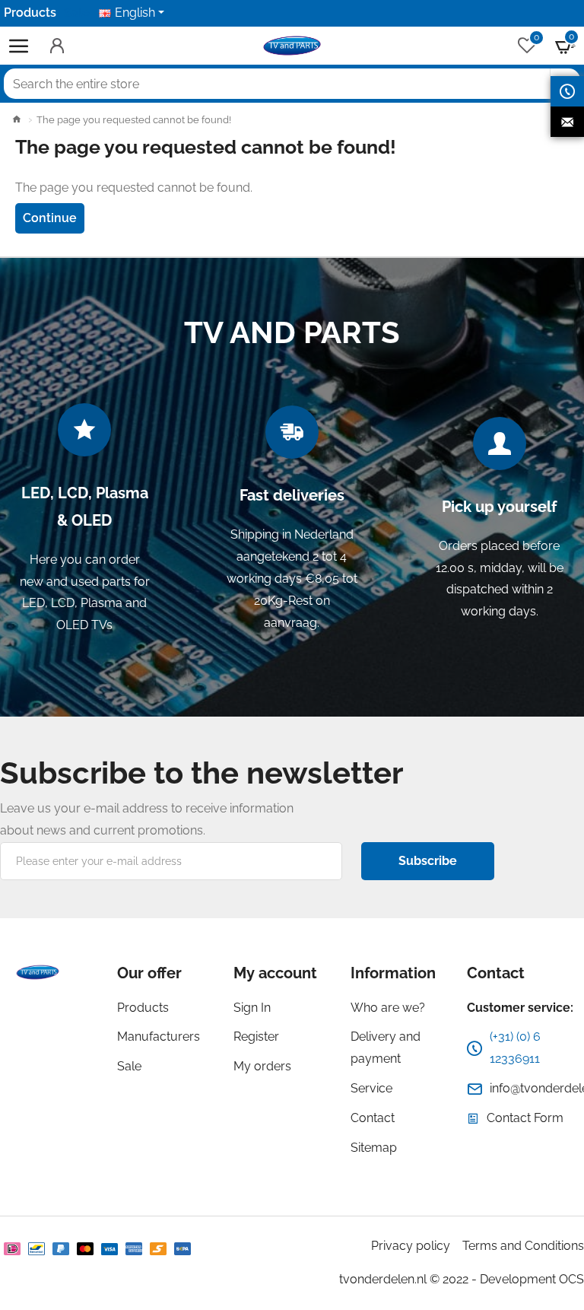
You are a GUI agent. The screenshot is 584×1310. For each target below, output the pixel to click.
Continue (50, 218)
